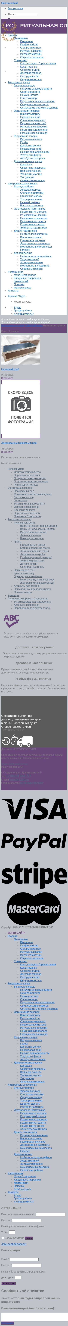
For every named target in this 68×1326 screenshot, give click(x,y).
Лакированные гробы (32, 554)
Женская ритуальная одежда (37, 582)
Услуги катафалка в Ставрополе (32, 601)
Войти (29, 1238)
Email (5, 1259)
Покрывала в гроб (30, 148)
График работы (29, 44)
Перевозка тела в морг (27, 475)
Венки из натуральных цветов (37, 528)
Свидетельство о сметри (34, 104)
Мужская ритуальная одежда (37, 579)
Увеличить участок (31, 173)
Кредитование (28, 66)
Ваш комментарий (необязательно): (28, 1308)
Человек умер (16, 468)
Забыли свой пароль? (13, 1243)
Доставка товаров (30, 72)
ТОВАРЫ (29, 325)
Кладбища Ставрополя (27, 277)
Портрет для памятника (34, 233)
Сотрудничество (29, 75)
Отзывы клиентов (30, 47)
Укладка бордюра (30, 189)
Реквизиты (26, 41)
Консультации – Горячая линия (38, 63)
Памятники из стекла (32, 224)
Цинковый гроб (10, 369)
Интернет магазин (30, 53)
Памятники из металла (33, 211)
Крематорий (21, 281)
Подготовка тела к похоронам (37, 101)
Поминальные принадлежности (32, 588)
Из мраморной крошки (33, 214)
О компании (21, 38)
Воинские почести (30, 170)
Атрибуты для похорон (27, 585)
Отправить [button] (7, 1323)
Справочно (20, 60)
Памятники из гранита (33, 221)
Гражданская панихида (33, 132)
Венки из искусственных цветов (38, 525)
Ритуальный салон (31, 50)
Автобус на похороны (32, 158)
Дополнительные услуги (28, 161)
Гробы (24, 142)
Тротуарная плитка (31, 199)
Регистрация (8, 1283)
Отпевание (20, 500)
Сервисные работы (31, 268)
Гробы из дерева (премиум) (36, 557)
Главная (12, 35)
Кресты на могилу (30, 145)
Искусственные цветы (33, 531)
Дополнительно (23, 252)
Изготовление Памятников (29, 208)
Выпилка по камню (31, 237)
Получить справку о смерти (36, 88)
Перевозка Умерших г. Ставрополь (28, 598)
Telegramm (14, 763)
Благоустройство (24, 186)
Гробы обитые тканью (33, 544)
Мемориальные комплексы (36, 246)
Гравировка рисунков (32, 240)
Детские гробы (28, 563)
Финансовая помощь (32, 180)
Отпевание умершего (32, 120)
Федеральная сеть (31, 79)
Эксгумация (27, 177)
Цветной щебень (30, 202)
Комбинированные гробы (35, 547)
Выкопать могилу (30, 113)
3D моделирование (31, 262)
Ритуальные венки (31, 139)
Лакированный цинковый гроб (19, 442)
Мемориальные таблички (34, 265)
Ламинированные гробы (34, 550)
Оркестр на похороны (32, 167)
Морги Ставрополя (25, 274)
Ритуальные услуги (19, 82)
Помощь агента (29, 94)
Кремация (26, 164)
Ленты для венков (30, 535)
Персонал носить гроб (33, 123)
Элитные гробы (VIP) (32, 560)
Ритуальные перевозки (33, 126)
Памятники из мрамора (33, 218)
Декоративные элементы (35, 243)
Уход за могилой (29, 259)
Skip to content (9, 2)
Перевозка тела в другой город (32, 607)
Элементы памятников (33, 227)
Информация (15, 271)
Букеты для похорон (32, 538)
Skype (24, 763)
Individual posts (22, 287)
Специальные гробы (32, 566)
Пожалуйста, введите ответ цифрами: (23, 1226)
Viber (4, 763)
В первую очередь (24, 85)
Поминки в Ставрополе (33, 129)
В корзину (7, 377)
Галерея (25, 249)
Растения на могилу (31, 205)
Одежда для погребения (28, 576)
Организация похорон (27, 110)
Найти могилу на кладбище (36, 255)
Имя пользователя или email (18, 1214)
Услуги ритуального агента (29, 503)
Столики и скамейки (31, 192)
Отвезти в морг (29, 97)
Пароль (6, 1220)
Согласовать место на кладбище (39, 107)
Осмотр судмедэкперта (27, 471)
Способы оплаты (30, 69)
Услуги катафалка (30, 154)
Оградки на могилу (31, 195)
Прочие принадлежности (34, 151)
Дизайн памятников (25, 230)
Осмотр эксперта (30, 91)
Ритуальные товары (25, 135)
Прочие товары (23, 592)
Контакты (13, 290)
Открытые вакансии (31, 57)
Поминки (19, 284)
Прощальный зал (30, 116)
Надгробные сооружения (22, 183)
